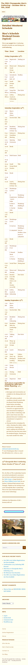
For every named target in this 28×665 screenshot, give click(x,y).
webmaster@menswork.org (10, 449)
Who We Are (6, 643)
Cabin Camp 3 (8, 479)
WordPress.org (8, 622)
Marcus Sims (7, 589)
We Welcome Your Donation (12, 573)
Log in (5, 615)
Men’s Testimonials (7, 647)
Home (4, 629)
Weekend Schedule (8, 639)
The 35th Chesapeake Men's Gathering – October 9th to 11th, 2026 (13, 5)
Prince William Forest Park (12, 481)
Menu (3, 11)
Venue (4, 636)
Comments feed (8, 620)
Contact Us (5, 650)
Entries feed (7, 617)
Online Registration (8, 632)
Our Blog (4, 654)
